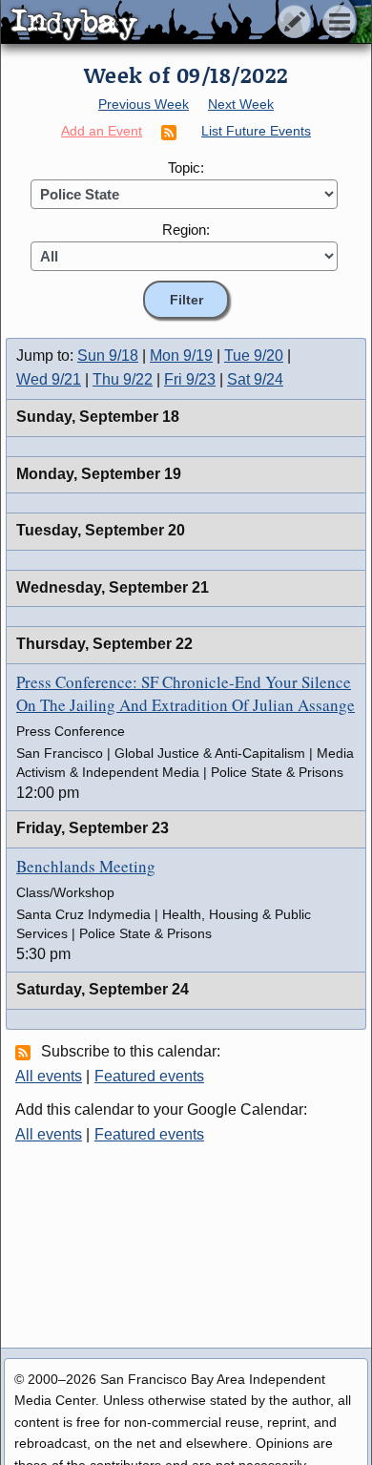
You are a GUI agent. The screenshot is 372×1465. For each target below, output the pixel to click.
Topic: (186, 167)
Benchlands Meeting (85, 866)
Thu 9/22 (123, 379)
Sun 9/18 (107, 355)
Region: (186, 229)
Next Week (241, 104)
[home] (179, 23)
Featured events (149, 1076)
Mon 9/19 (181, 355)
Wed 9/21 (48, 379)
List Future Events (256, 130)
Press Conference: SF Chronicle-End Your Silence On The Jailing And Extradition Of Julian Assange (185, 693)
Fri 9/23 (190, 379)
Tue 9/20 (253, 355)
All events (48, 1076)
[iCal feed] (25, 1051)
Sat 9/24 (255, 379)
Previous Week (143, 104)
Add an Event (101, 130)
